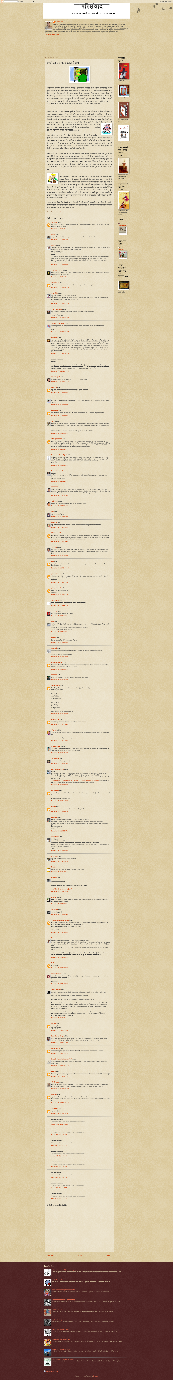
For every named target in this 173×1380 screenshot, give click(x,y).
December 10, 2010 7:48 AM (59, 984)
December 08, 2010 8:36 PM (59, 632)
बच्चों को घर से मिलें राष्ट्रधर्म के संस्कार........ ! (63, 1349)
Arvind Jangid (55, 685)
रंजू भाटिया (54, 387)
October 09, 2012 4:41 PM (59, 1177)
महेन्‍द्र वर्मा (54, 648)
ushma (53, 1071)
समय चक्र (54, 675)
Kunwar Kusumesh (57, 471)
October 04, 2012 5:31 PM (59, 1135)
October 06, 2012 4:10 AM (59, 1145)
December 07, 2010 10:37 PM (60, 317)
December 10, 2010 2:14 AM (59, 914)
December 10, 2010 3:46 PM (59, 1018)
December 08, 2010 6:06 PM (59, 616)
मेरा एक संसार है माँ (57, 1309)
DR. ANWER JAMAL (57, 769)
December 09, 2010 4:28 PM (59, 811)
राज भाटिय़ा (54, 547)
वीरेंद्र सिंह (54, 730)
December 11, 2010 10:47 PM (60, 1065)
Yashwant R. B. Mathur (58, 323)
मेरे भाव (53, 421)
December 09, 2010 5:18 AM (59, 713)
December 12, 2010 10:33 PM (60, 1088)
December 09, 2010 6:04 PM (59, 831)
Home (80, 1256)
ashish (53, 234)
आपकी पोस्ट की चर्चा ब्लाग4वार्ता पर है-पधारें (61, 889)
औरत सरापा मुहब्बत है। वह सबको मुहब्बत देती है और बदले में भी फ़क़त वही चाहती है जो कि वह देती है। (75, 780)
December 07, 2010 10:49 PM (60, 332)
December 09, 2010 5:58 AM (59, 724)
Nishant (53, 637)
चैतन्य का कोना (122, 225)
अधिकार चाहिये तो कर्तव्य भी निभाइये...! (61, 1329)
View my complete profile (52, 34)
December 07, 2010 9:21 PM (59, 239)
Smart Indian (55, 600)
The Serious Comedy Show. (60, 920)
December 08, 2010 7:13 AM (59, 516)
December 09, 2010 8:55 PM (59, 861)
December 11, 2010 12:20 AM (59, 1030)
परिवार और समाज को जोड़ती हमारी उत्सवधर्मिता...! (64, 1290)
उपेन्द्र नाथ (54, 522)
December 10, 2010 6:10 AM (59, 957)
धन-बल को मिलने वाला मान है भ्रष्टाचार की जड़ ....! (64, 1300)
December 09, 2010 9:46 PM (59, 904)
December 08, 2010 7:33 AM (59, 541)
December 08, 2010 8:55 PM (59, 642)
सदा (52, 398)
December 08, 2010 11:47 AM (59, 594)
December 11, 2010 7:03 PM (59, 1042)
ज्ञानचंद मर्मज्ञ (55, 836)
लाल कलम (53, 1023)
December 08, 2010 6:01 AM (59, 506)
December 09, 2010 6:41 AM (59, 753)
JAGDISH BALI (55, 746)
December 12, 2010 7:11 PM (59, 1076)
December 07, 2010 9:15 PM (59, 229)
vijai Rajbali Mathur (57, 662)
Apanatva (54, 817)
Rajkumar (54, 963)
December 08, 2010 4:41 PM (59, 605)
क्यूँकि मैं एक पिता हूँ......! (58, 1319)
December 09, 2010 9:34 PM (59, 891)
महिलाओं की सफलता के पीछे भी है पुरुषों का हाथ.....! (64, 1270)
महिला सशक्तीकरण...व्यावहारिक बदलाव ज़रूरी (63, 1359)
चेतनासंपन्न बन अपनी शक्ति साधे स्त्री (61, 1339)
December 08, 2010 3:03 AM (59, 433)
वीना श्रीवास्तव (55, 790)
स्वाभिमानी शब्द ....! (57, 1280)
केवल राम (53, 245)
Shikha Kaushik (56, 533)
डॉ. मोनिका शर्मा (59, 22)
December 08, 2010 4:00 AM (59, 449)
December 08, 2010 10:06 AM (60, 568)
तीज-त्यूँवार (121, 249)
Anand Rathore (56, 989)
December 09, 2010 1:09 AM (59, 656)
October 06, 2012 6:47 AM (59, 1156)
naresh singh (55, 719)
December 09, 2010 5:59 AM (59, 740)
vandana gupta (55, 377)
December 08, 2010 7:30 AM (59, 527)
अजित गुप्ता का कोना (56, 439)
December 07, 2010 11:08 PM (60, 371)
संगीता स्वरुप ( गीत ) (56, 309)
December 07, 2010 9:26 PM (59, 264)
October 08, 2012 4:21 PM (59, 1166)
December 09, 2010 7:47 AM (59, 763)
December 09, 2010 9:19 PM (59, 872)
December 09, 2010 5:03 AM (59, 669)
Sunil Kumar (55, 758)
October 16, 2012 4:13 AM (59, 1198)
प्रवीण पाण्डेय (54, 501)
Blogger (95, 1376)
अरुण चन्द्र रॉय (55, 282)
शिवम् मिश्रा (54, 877)
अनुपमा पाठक (54, 909)
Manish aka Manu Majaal (59, 455)
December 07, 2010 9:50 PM (59, 277)
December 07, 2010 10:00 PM (60, 287)
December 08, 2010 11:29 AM (59, 582)
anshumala (54, 337)
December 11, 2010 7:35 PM (59, 1053)
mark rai (53, 897)
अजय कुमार (54, 611)
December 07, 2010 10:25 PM (60, 303)
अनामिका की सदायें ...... (57, 973)
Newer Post (49, 1256)
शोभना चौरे (54, 1094)
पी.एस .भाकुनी (54, 856)
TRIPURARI (54, 1108)
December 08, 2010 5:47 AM (59, 495)
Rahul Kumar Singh (57, 1036)
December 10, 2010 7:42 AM (59, 968)
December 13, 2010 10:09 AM (60, 1103)
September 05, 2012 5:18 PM (59, 1124)
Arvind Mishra (55, 1048)
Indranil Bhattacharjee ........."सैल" (61, 1059)
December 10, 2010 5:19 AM (59, 932)
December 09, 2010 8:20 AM (59, 801)
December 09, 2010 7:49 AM (59, 785)
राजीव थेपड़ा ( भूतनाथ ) (57, 270)
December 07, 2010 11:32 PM (60, 381)
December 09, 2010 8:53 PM (59, 850)
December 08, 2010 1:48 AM (59, 415)
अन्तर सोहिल (54, 293)
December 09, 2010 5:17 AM (59, 679)
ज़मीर (52, 511)
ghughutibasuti (56, 574)
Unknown (54, 222)
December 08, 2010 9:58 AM (59, 555)
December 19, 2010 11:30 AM (59, 1113)
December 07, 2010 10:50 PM (60, 353)
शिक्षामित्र (53, 867)
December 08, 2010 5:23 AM (59, 481)
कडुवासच (53, 806)
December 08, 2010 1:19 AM (59, 392)
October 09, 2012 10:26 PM (59, 1188)
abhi (52, 621)
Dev (52, 561)
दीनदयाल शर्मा (54, 487)
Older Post (110, 1256)
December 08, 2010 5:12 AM (59, 465)
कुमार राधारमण (54, 410)
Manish (53, 938)
